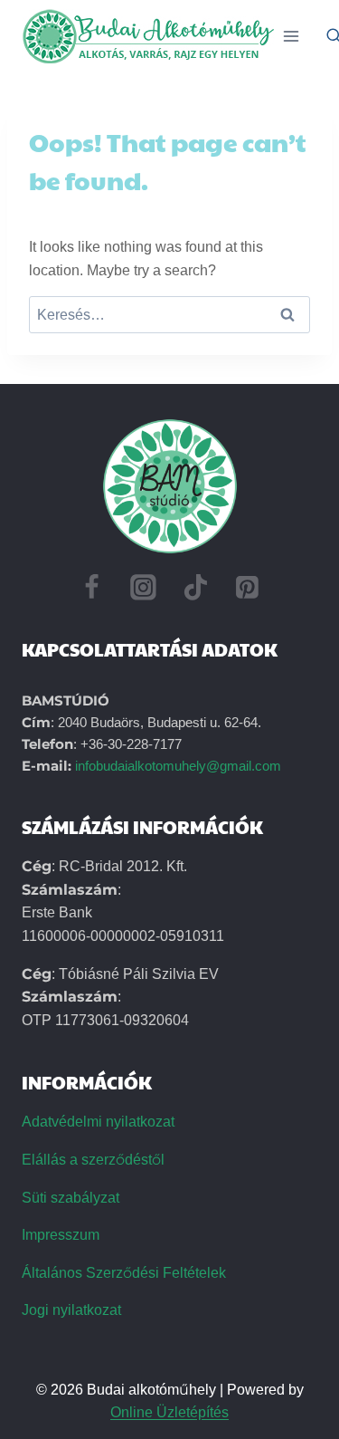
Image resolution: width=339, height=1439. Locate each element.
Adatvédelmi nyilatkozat (98, 1121)
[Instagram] (144, 587)
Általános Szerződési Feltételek (124, 1273)
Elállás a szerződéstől (93, 1159)
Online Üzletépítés (169, 1412)
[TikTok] (196, 587)
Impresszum (60, 1234)
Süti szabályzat (70, 1197)
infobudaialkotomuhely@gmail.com (178, 765)
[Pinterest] (247, 587)
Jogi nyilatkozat (71, 1310)
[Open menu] (291, 36)
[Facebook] (91, 587)
